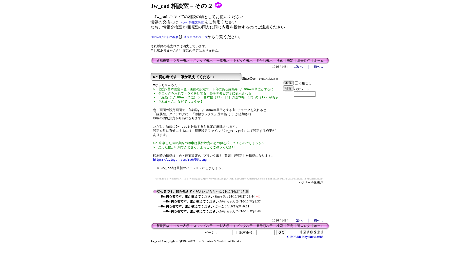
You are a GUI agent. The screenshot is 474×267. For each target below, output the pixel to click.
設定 (290, 60)
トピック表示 (243, 60)
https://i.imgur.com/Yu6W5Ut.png (180, 159)
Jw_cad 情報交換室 (191, 22)
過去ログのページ (195, 37)
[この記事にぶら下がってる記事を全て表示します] (158, 198)
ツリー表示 (181, 60)
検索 (279, 60)
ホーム (319, 60)
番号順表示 (265, 60)
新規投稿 (163, 60)
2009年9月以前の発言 (165, 37)
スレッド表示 (203, 60)
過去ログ (303, 60)
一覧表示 (223, 60)
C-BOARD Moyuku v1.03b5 (305, 237)
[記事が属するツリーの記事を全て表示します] (155, 193)
